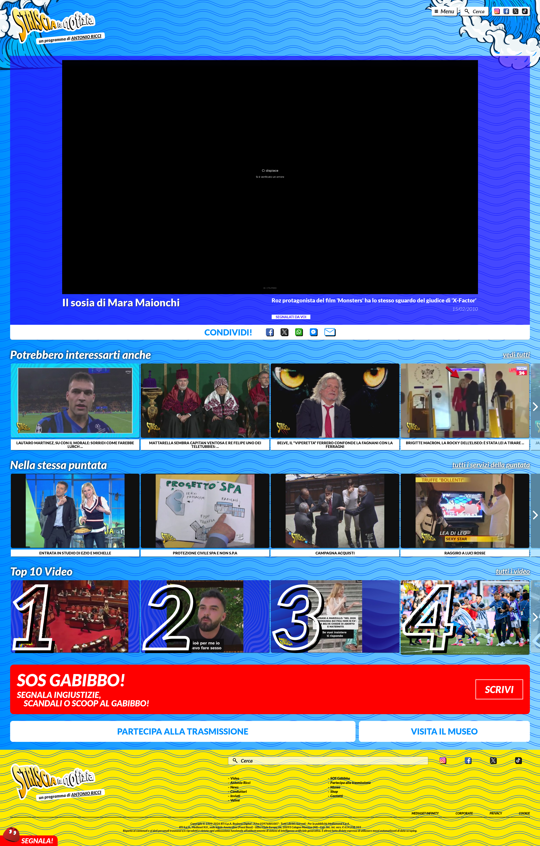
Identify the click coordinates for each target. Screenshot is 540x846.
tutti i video (513, 571)
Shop (334, 791)
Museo (335, 787)
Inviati (235, 796)
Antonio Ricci (240, 782)
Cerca (478, 11)
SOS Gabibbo (340, 778)
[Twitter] (515, 11)
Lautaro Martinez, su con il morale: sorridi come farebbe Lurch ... (75, 444)
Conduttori (238, 791)
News (234, 787)
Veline (235, 800)
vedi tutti (516, 354)
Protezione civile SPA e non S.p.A (205, 553)
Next (535, 406)
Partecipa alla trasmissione (182, 731)
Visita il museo (444, 731)
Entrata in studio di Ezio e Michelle (75, 553)
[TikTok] (525, 11)
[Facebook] (506, 11)
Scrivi (499, 689)
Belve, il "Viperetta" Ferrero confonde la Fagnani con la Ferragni (335, 444)
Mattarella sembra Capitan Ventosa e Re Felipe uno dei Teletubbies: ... (205, 444)
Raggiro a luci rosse (464, 553)
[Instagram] (497, 11)
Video (234, 778)
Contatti (336, 796)
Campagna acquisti (335, 553)
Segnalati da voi (291, 317)
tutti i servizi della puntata (491, 464)
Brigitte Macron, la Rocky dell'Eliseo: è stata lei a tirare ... (465, 443)
